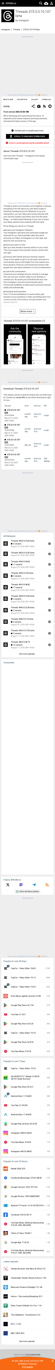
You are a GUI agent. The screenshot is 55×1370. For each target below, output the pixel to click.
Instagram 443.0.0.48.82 (21, 1151)
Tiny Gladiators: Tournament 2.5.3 (25, 1315)
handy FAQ (20, 397)
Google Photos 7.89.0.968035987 (25, 1196)
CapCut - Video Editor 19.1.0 (23, 977)
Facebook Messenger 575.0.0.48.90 (26, 1178)
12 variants (17, 645)
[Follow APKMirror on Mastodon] (21, 886)
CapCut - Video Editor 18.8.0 (23, 968)
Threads (16, 29)
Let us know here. (33, 1355)
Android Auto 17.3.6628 (21, 1096)
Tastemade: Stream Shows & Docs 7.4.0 (28, 1278)
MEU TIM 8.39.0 (17, 1333)
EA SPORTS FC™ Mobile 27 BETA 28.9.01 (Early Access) (25, 1077)
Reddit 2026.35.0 (18, 1168)
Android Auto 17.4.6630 (21, 1114)
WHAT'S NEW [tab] (8, 99)
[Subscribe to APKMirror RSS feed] (47, 886)
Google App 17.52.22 (20, 1242)
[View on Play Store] (38, 106)
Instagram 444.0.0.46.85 (21, 1133)
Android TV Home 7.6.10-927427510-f (27, 1205)
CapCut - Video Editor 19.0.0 (23, 987)
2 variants (17, 610)
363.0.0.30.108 (22, 112)
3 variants (17, 544)
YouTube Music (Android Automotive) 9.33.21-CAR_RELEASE (27, 1251)
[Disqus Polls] (27, 699)
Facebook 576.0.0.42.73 (21, 1215)
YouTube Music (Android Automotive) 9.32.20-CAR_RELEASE (27, 1224)
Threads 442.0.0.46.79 (20, 642)
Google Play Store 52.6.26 (22, 1023)
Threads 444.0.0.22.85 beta (22, 607)
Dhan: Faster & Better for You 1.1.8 (26, 1305)
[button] (33, 106)
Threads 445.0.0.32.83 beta (22, 553)
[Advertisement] (27, 65)
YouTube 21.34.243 (19, 1105)
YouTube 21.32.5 (18, 1014)
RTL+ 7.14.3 (16, 1324)
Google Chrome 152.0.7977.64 (24, 1187)
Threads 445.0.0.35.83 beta (22, 541)
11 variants (17, 564)
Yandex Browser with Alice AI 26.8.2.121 (28, 1269)
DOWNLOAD (46, 99)
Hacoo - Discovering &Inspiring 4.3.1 (27, 1296)
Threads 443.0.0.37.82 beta (22, 630)
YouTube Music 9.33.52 (21, 1051)
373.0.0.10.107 (13, 410)
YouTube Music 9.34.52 (21, 1142)
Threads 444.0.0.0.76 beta (22, 619)
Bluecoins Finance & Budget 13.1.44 (26, 1287)
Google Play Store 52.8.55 (22, 1042)
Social (6, 106)
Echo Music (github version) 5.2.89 (26, 996)
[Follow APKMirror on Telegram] (34, 886)
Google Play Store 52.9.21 (22, 1087)
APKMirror (11, 3)
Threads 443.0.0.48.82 (20, 584)
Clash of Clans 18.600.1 (21, 1233)
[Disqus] (27, 769)
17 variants (17, 587)
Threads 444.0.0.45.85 (20, 561)
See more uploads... (27, 654)
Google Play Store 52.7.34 (22, 1005)
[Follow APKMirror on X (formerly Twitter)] (7, 886)
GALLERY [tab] (34, 99)
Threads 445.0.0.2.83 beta (22, 573)
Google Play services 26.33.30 (24, 1124)
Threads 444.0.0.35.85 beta (22, 596)
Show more (26, 311)
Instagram (24, 20)
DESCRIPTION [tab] (22, 99)
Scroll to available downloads (29, 136)
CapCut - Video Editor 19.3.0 (23, 1033)
